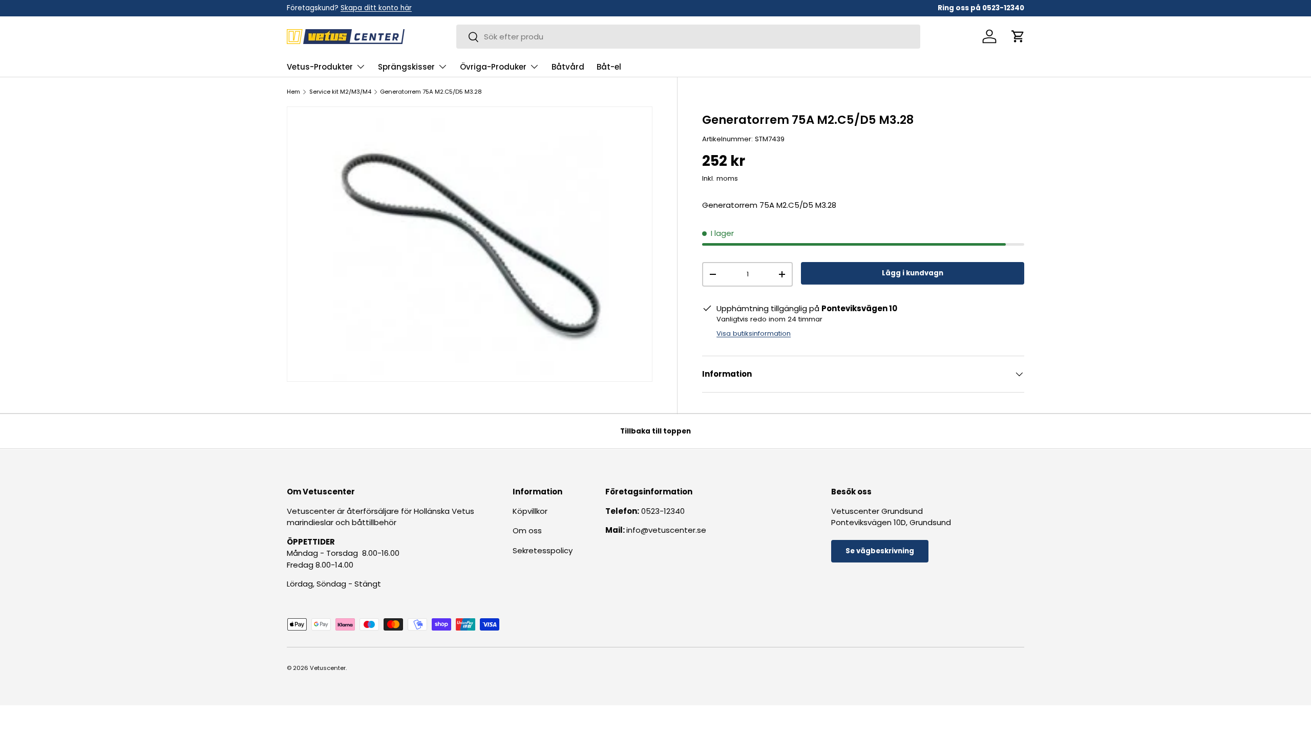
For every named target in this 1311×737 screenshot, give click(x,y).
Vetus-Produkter (320, 66)
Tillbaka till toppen (655, 431)
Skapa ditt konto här (376, 8)
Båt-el (609, 66)
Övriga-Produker (493, 66)
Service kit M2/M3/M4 (340, 92)
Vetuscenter (328, 668)
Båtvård (568, 66)
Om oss (527, 530)
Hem (293, 92)
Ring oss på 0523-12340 (981, 8)
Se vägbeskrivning (879, 551)
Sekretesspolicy (543, 550)
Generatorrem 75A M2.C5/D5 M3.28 (431, 92)
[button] (1018, 36)
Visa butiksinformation (753, 333)
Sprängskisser (406, 66)
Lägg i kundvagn (912, 273)
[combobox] (688, 37)
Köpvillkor (530, 510)
